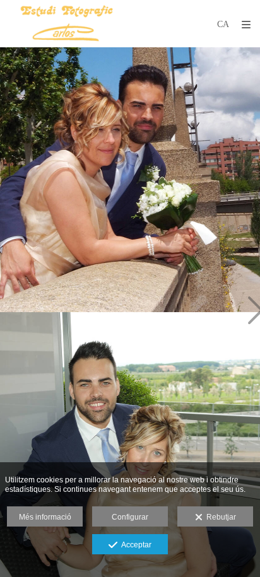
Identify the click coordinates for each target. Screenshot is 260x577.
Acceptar (134, 544)
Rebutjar (219, 517)
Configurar (130, 517)
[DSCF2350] (130, 444)
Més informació (45, 517)
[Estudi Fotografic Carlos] (66, 23)
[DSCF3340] (130, 179)
